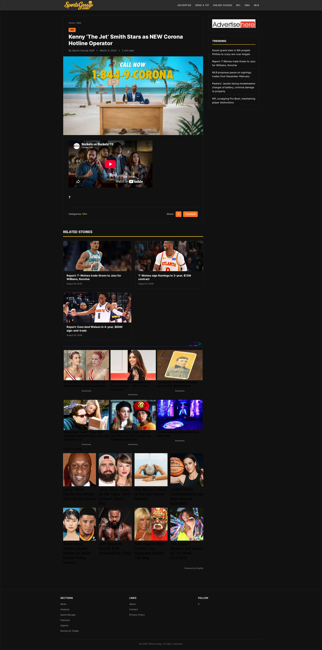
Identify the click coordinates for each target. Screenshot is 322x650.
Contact (133, 609)
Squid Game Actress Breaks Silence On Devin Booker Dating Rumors (77, 553)
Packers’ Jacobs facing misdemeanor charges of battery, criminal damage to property (233, 87)
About (132, 604)
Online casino (222, 5)
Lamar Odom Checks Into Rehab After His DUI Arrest (79, 494)
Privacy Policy (137, 614)
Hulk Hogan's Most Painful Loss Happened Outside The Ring (150, 550)
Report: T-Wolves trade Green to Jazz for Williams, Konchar (233, 63)
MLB (256, 5)
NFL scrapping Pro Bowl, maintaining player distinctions (233, 100)
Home (71, 23)
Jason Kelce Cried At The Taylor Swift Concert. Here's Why (114, 496)
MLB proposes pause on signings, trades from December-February (232, 74)
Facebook (190, 214)
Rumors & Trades (69, 631)
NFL (238, 5)
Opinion (64, 625)
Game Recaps (67, 614)
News (63, 604)
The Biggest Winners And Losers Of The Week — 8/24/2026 (186, 550)
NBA (247, 5)
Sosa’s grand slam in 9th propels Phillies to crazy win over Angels (231, 52)
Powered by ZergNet (193, 568)
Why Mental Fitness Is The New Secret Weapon (151, 494)
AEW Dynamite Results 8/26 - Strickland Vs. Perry (115, 548)
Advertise (184, 5)
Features (65, 620)
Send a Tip (202, 5)
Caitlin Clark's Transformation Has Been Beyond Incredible (186, 496)
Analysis (64, 609)
